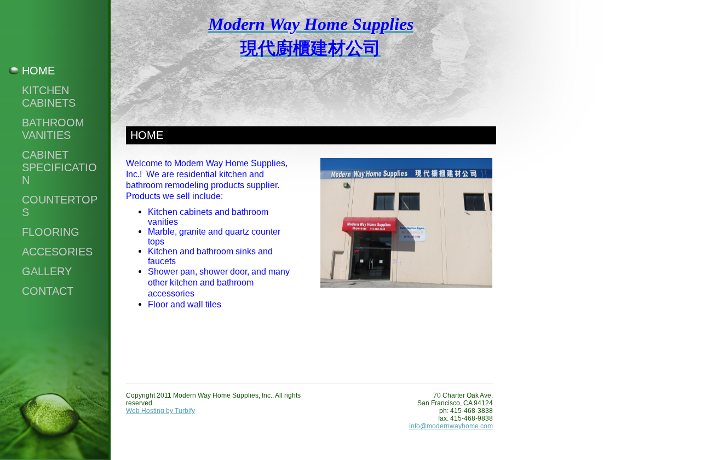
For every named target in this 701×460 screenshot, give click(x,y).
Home (38, 71)
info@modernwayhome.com (451, 426)
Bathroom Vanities (53, 129)
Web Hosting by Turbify (160, 411)
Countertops (59, 206)
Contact (47, 291)
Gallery (47, 271)
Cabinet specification (59, 167)
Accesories (57, 252)
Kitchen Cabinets (49, 96)
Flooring (50, 232)
